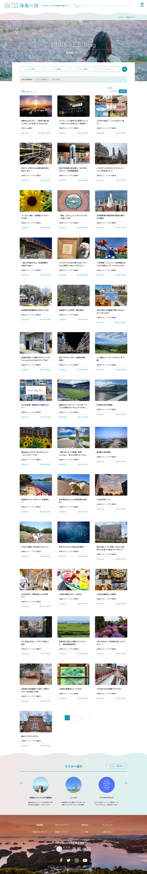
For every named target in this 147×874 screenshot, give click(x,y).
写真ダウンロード (39, 832)
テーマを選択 (56, 69)
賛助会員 (84, 825)
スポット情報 (40, 79)
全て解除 (57, 79)
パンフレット (107, 825)
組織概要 (39, 825)
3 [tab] (22, 59)
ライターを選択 (82, 69)
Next (125, 783)
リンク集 (84, 832)
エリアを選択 (30, 69)
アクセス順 (113, 91)
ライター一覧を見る (116, 766)
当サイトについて (62, 825)
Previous (21, 783)
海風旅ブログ (130, 17)
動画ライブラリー (62, 832)
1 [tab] (14, 59)
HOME (120, 17)
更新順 (123, 91)
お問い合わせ (107, 832)
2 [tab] (18, 59)
